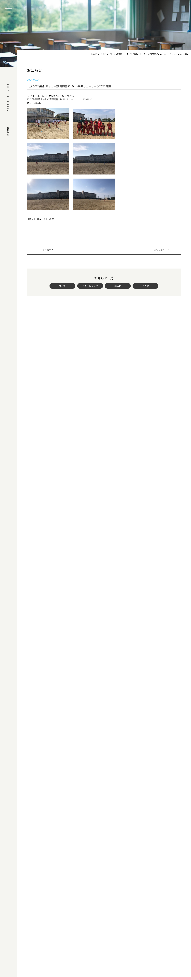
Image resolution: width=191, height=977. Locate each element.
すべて (62, 286)
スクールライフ (90, 286)
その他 (145, 286)
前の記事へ (48, 249)
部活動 (117, 286)
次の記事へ (159, 249)
